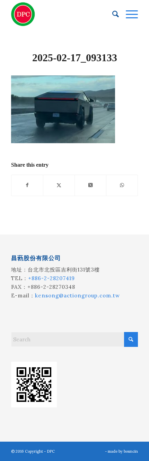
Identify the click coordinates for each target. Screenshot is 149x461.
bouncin (131, 451)
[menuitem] (112, 14)
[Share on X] (58, 185)
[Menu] (128, 14)
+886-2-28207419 (51, 278)
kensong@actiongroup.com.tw (77, 295)
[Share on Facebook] (27, 185)
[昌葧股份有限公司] (61, 14)
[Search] (112, 14)
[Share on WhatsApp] (122, 185)
